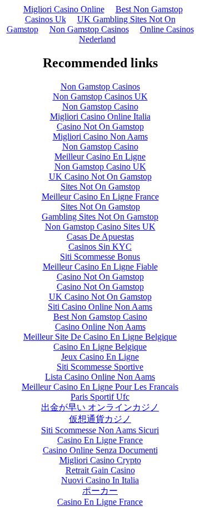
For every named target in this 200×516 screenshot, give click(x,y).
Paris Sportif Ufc (100, 396)
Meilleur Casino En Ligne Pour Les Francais (100, 386)
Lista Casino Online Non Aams (100, 376)
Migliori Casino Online (63, 9)
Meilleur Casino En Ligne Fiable (100, 266)
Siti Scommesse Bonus (100, 256)
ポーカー (100, 490)
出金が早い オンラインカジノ (100, 407)
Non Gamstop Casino (100, 106)
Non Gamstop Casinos (89, 29)
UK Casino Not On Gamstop (100, 176)
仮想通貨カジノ (100, 419)
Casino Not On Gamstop (100, 126)
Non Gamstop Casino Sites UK (100, 226)
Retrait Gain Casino (100, 470)
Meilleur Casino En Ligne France (100, 196)
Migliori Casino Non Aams (100, 136)
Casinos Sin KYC (100, 246)
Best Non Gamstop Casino (100, 316)
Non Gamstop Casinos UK (100, 96)
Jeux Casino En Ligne (100, 356)
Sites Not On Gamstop (100, 186)
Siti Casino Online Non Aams (100, 306)
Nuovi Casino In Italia (100, 480)
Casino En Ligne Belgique (100, 346)
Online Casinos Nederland (136, 34)
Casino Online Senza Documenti (100, 450)
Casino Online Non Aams (100, 326)
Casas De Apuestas (100, 236)
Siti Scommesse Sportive (100, 366)
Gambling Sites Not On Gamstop (100, 216)
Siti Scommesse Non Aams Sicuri (100, 430)
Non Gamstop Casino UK (100, 166)
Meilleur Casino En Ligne (100, 156)
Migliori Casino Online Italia (100, 116)
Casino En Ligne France (100, 440)
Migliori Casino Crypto (100, 460)
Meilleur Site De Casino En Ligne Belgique (100, 336)
